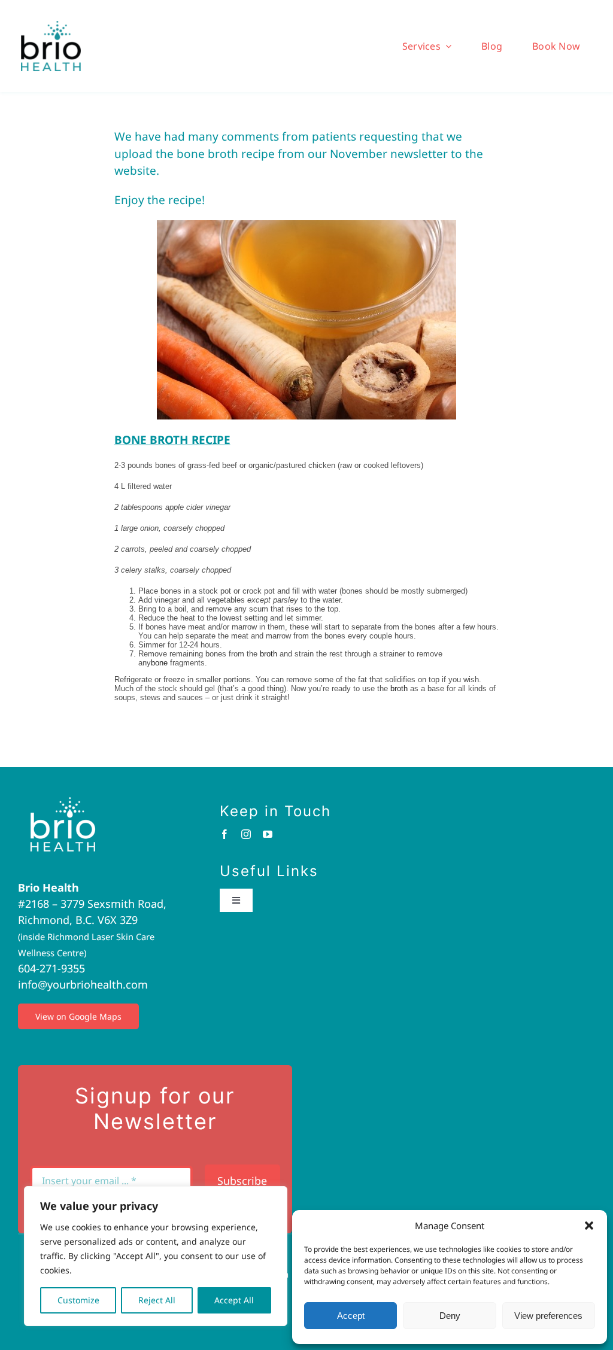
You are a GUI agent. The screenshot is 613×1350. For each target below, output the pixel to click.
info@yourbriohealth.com (83, 984)
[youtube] (267, 834)
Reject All (156, 1300)
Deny (449, 1316)
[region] (155, 1256)
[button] (589, 1226)
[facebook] (224, 834)
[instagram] (246, 834)
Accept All (234, 1300)
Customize (78, 1300)
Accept (351, 1316)
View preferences (548, 1316)
